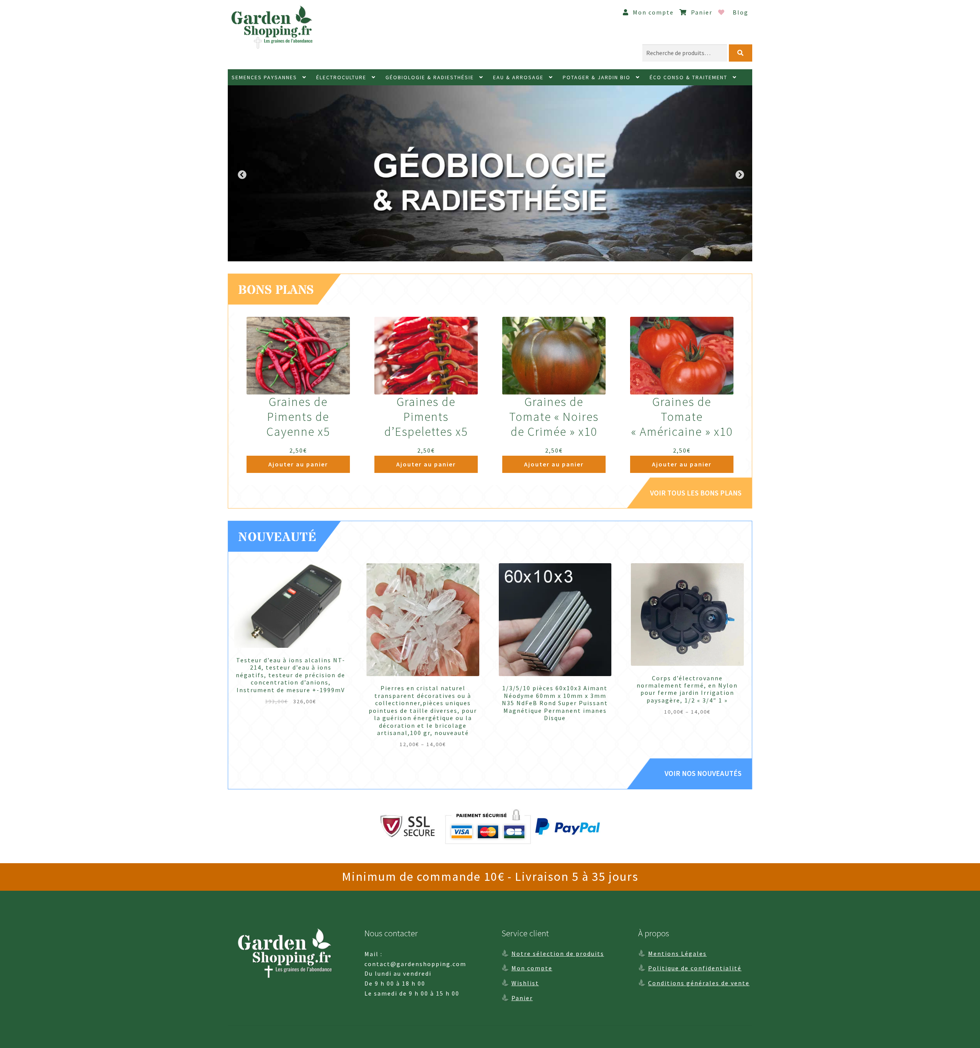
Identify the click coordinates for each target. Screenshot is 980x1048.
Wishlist (525, 983)
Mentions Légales (677, 953)
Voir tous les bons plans (696, 492)
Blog (740, 12)
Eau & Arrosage (518, 77)
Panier (700, 12)
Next (739, 174)
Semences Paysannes (264, 77)
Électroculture (341, 77)
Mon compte (652, 12)
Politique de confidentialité (695, 968)
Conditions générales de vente (699, 983)
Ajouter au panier (298, 464)
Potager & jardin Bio (596, 77)
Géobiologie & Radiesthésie (429, 77)
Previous (241, 174)
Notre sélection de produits (557, 953)
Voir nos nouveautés (703, 773)
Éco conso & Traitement (688, 77)
